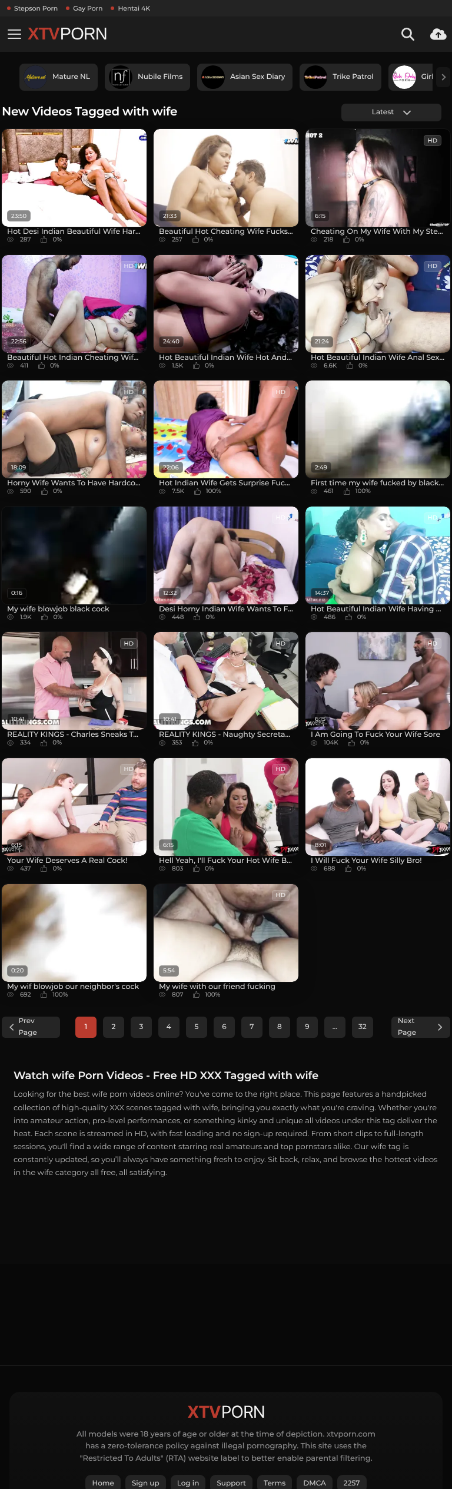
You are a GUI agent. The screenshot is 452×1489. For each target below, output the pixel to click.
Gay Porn (87, 8)
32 (362, 1027)
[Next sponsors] (443, 77)
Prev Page (28, 1027)
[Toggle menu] (14, 34)
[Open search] (407, 34)
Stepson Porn (36, 8)
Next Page (407, 1027)
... (335, 1027)
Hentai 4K (134, 8)
